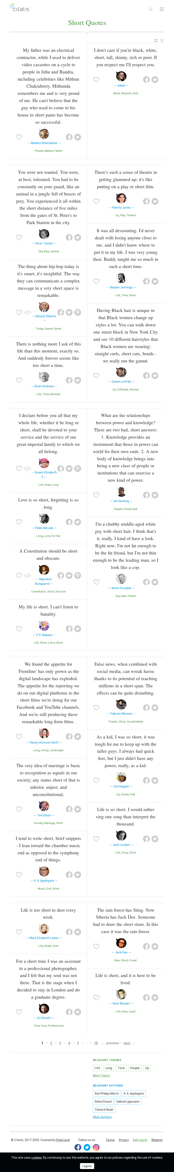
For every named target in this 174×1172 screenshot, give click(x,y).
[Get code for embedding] (27, 312)
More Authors (102, 1117)
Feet (132, 794)
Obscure (60, 591)
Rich (135, 93)
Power (127, 509)
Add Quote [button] (140, 1140)
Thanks (113, 721)
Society (38, 823)
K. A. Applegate (134, 1093)
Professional (55, 1025)
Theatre (131, 215)
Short (132, 295)
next (127, 1043)
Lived (132, 1011)
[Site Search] (150, 9)
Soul (44, 1025)
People (39, 150)
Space (49, 328)
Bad (134, 509)
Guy (118, 596)
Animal (55, 251)
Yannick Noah (104, 1109)
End (48, 888)
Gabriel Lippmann (128, 1101)
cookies (36, 1157)
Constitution (38, 591)
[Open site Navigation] (161, 9)
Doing (44, 750)
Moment (55, 394)
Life (38, 394)
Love (47, 536)
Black (116, 93)
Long (55, 484)
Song (124, 852)
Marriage (49, 823)
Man (124, 596)
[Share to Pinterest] (77, 312)
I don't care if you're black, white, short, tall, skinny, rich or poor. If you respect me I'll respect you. (125, 57)
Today (39, 328)
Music (41, 888)
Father (58, 150)
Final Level (63, 1140)
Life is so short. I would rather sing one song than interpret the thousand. (126, 816)
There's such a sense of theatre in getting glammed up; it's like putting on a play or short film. (125, 179)
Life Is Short (55, 642)
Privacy (124, 1140)
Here (125, 1011)
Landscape (56, 750)
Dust (55, 945)
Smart (57, 328)
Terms (110, 1140)
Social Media (135, 721)
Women (134, 389)
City (40, 251)
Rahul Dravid (103, 1101)
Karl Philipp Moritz (107, 1093)
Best (46, 251)
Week (47, 945)
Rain (117, 960)
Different (122, 389)
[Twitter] (87, 1147)
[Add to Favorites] (19, 137)
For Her (55, 536)
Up (117, 215)
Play (122, 215)
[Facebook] (77, 1147)
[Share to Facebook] (69, 137)
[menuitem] (155, 40)
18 (96, 1043)
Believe (49, 150)
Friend (132, 596)
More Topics (101, 1075)
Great (47, 484)
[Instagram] (96, 1147)
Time (45, 394)
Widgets (157, 1140)
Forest (133, 960)
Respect (126, 93)
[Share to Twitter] (77, 137)
